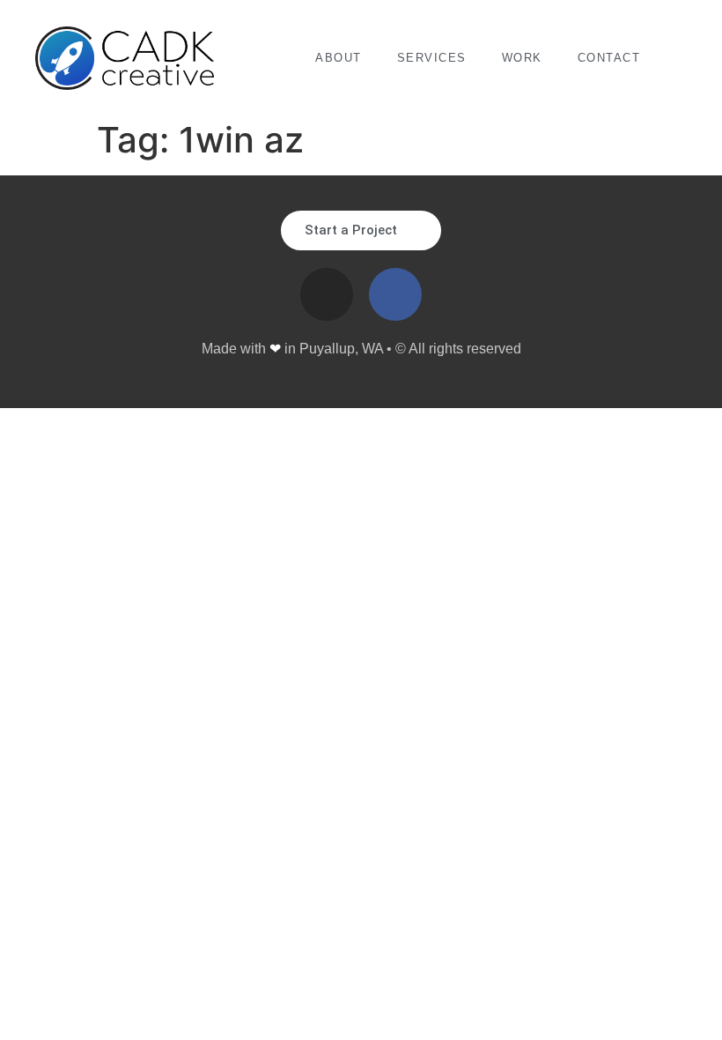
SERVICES (432, 57)
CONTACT (609, 57)
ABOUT (338, 57)
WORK (522, 57)
